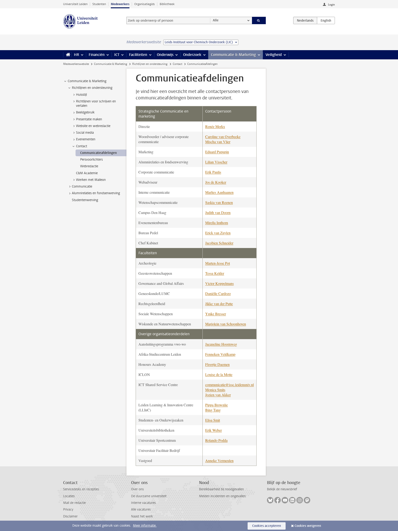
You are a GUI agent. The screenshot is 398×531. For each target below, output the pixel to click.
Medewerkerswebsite (76, 64)
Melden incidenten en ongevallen (222, 496)
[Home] (67, 54)
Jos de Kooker (215, 182)
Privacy (68, 509)
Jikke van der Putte (219, 303)
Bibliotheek (167, 4)
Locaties (69, 496)
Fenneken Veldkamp (220, 354)
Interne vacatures (143, 503)
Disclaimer (70, 516)
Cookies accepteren (266, 526)
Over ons (137, 489)
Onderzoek (192, 54)
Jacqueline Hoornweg (221, 344)
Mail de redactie (74, 503)
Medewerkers (120, 4)
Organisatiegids (144, 4)
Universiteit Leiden (75, 4)
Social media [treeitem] (85, 132)
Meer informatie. (145, 525)
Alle (216, 20)
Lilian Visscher (216, 161)
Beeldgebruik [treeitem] (85, 112)
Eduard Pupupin (217, 151)
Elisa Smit (212, 420)
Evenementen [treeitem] (85, 139)
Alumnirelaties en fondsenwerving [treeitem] (96, 193)
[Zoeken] (259, 20)
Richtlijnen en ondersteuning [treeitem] (92, 88)
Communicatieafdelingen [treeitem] (98, 153)
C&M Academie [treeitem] (87, 173)
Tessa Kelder (214, 273)
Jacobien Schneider (219, 242)
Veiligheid (274, 54)
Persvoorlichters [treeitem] (91, 159)
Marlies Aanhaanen (219, 192)
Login (331, 4)
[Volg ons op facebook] (277, 500)
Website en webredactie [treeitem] (93, 126)
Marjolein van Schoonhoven (225, 323)
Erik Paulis (213, 172)
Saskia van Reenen (219, 202)
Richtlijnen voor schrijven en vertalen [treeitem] (96, 103)
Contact (177, 64)
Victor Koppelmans (219, 283)
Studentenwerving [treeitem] (85, 200)
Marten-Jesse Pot (217, 263)
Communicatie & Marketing (233, 54)
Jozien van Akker (218, 394)
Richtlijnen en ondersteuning (149, 64)
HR (76, 54)
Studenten (99, 4)
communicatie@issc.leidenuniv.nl (229, 384)
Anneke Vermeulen (219, 460)
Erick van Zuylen (218, 232)
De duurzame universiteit (149, 496)
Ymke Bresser (215, 313)
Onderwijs (165, 54)
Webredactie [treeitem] (89, 166)
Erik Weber (213, 430)
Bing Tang (213, 409)
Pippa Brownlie (216, 404)
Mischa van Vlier (217, 141)
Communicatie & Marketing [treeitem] (87, 81)
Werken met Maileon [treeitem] (91, 180)
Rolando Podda (216, 440)
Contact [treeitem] (81, 146)
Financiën (97, 54)
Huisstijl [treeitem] (81, 94)
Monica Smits (215, 389)
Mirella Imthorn (216, 222)
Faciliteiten (138, 54)
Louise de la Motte (218, 374)
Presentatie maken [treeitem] (89, 119)
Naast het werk (142, 516)
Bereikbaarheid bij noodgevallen (221, 489)
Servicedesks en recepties (81, 489)
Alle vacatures (141, 509)
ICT (116, 54)
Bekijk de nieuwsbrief (282, 489)
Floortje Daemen (217, 364)
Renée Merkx (215, 126)
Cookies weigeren (308, 526)
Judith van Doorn (218, 212)
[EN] (326, 20)
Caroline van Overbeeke (222, 136)
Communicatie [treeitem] (82, 186)
